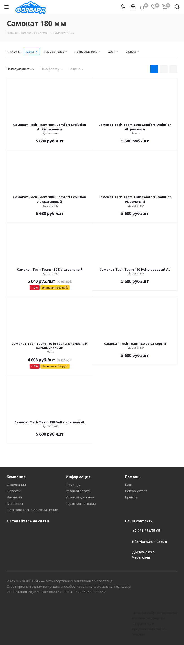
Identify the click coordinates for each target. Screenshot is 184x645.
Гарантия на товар (81, 503)
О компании (16, 484)
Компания (16, 476)
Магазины (15, 503)
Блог (128, 484)
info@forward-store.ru (149, 541)
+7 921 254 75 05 (146, 530)
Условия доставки (80, 497)
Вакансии (14, 497)
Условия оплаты (78, 491)
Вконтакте (11, 531)
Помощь (73, 484)
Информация (78, 476)
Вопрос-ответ (136, 491)
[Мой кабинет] (133, 7)
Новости (14, 491)
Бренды (131, 497)
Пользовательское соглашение (32, 509)
